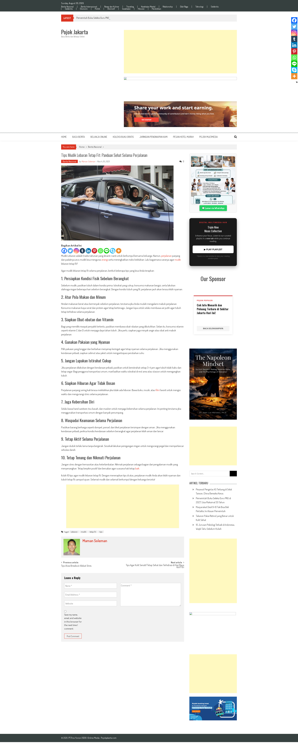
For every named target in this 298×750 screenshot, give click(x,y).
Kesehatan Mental (148, 7)
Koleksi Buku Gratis (123, 136)
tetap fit (93, 532)
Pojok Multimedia (208, 136)
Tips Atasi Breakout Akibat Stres (76, 566)
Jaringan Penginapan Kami (153, 136)
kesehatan (126, 9)
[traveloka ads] (213, 708)
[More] (118, 250)
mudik (178, 259)
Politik (97, 9)
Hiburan (141, 9)
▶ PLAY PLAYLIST (213, 249)
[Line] (106, 250)
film (157, 390)
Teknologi (199, 7)
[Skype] (112, 250)
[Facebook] (64, 250)
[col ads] (213, 384)
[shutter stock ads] (180, 114)
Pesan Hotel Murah (183, 136)
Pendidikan (156, 9)
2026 (84, 737)
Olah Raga (184, 7)
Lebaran (74, 532)
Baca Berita (78, 136)
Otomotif (111, 9)
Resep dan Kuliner (111, 7)
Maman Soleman (88, 161)
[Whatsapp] (100, 250)
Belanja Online (98, 136)
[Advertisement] (180, 51)
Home (64, 136)
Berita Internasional (89, 7)
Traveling (130, 7)
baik (137, 468)
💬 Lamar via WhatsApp (213, 208)
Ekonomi (84, 9)
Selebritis (215, 7)
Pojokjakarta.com (108, 737)
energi (105, 259)
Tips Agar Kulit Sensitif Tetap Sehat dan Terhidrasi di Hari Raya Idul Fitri (155, 566)
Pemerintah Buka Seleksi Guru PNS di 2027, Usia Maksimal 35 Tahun (108, 17)
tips (100, 532)
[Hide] (297, 82)
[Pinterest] (94, 250)
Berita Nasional (67, 7)
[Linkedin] (88, 250)
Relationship (168, 7)
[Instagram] (76, 250)
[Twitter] (70, 250)
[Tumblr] (82, 250)
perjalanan (166, 255)
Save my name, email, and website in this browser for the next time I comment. (73, 621)
